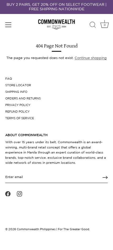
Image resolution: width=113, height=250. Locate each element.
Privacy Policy (17, 105)
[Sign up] (105, 177)
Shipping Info (16, 92)
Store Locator (18, 85)
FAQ (8, 79)
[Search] (93, 25)
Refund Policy (17, 111)
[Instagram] (19, 194)
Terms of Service (19, 118)
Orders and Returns (23, 98)
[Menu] (8, 25)
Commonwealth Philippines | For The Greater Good (53, 229)
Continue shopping (91, 58)
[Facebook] (8, 194)
